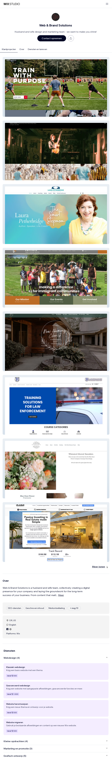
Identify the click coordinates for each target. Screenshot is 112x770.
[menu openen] (107, 4)
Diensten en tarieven (37, 49)
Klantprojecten (9, 49)
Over (21, 49)
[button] (56, 87)
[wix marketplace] (12, 4)
